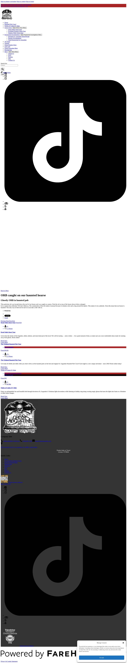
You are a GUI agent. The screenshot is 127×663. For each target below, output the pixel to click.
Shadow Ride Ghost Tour (15, 33)
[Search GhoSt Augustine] (2, 69)
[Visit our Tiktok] (65, 201)
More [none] (6, 52)
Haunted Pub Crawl (10, 24)
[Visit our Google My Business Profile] (5, 76)
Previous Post (5, 321)
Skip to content (21, 1)
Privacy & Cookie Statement (9, 661)
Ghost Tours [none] (8, 27)
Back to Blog (5, 291)
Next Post (12, 321)
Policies (10, 57)
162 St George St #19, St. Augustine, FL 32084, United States (19, 447)
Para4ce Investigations (14, 38)
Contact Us (11, 60)
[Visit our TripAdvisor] (6, 204)
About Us (11, 53)
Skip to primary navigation (8, 1)
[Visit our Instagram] (5, 79)
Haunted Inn (8, 50)
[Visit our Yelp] (5, 207)
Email (6, 318)
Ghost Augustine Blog (11, 48)
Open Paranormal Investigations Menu (31, 34)
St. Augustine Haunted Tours (12, 461)
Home (6, 22)
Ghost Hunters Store (10, 45)
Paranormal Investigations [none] (12, 34)
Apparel (6, 43)
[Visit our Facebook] (5, 74)
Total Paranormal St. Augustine (17, 40)
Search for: (4, 63)
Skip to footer (30, 1)
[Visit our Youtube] (5, 209)
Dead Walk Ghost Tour (15, 29)
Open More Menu (13, 52)
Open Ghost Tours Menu (19, 27)
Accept (101, 657)
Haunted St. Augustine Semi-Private (18, 36)
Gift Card (7, 46)
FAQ (9, 55)
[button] (123, 643)
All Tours (7, 41)
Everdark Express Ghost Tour (17, 31)
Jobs (9, 58)
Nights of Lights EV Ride (12, 26)
